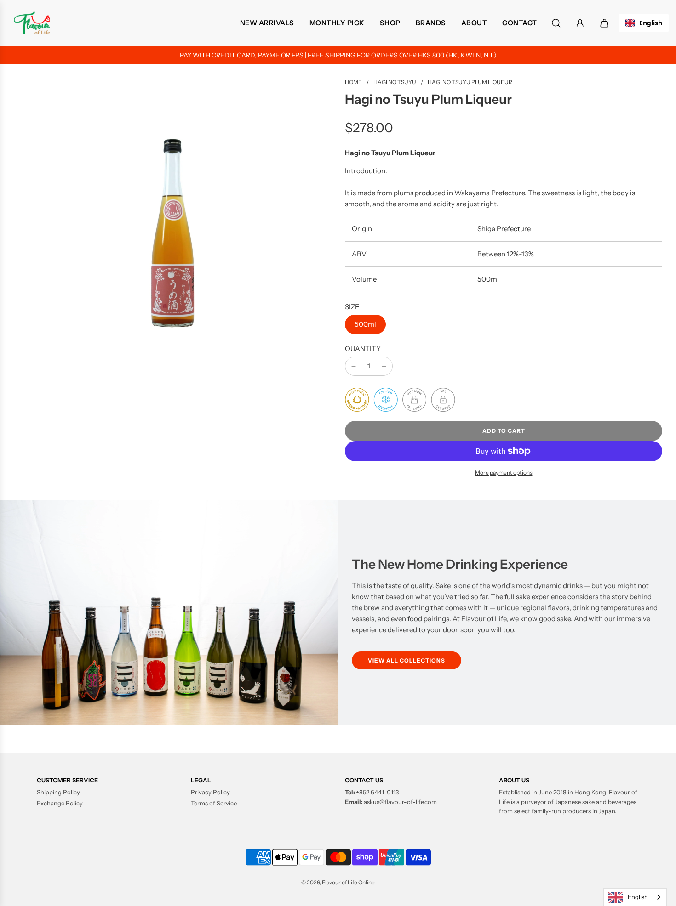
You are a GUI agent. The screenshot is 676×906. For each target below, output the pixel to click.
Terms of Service (214, 803)
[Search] (556, 23)
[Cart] (605, 23)
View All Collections (406, 660)
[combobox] (644, 23)
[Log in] (580, 23)
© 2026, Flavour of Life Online (338, 882)
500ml (365, 324)
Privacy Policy (210, 792)
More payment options (504, 472)
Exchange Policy (60, 803)
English (650, 22)
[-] (353, 366)
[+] (384, 366)
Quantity (363, 348)
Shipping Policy (58, 792)
